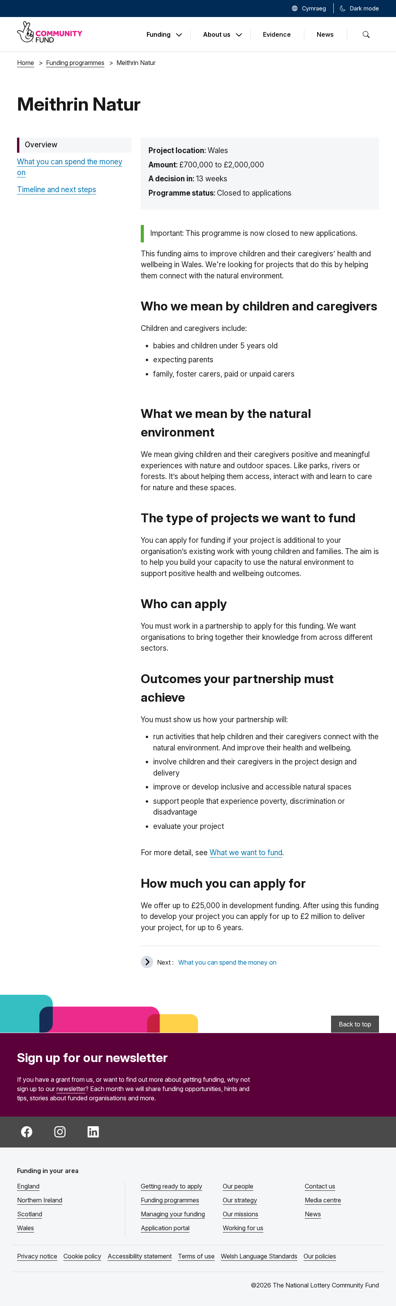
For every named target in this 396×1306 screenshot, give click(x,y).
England (28, 1186)
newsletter (70, 1089)
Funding (159, 34)
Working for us (243, 1228)
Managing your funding (173, 1214)
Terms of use (196, 1256)
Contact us (320, 1186)
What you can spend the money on (227, 962)
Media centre (323, 1200)
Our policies (320, 1256)
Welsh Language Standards (259, 1256)
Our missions (240, 1214)
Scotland (29, 1214)
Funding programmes (170, 1200)
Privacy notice (37, 1256)
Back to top (355, 1024)
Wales (25, 1228)
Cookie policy (82, 1256)
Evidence (277, 34)
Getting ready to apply (171, 1186)
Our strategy (240, 1200)
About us (216, 34)
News (325, 34)
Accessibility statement (140, 1256)
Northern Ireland (39, 1200)
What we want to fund (246, 852)
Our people (238, 1186)
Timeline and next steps (56, 189)
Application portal (165, 1228)
